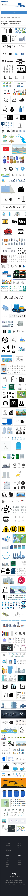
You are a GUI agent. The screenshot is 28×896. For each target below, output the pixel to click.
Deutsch (7, 864)
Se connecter (17, 6)
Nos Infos (19, 858)
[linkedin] (19, 876)
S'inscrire (22, 6)
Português (8, 862)
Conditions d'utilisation (7, 884)
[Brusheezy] (4, 1)
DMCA (18, 849)
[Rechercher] (19, 4)
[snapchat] (17, 876)
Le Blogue (19, 862)
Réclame (19, 845)
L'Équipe (19, 860)
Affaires (19, 843)
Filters (14, 12)
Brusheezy (8, 843)
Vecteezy (8, 845)
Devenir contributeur (8, 849)
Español (7, 860)
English (7, 858)
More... (7, 866)
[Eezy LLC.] (14, 874)
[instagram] (15, 876)
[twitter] (10, 876)
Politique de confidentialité (19, 884)
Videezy (7, 847)
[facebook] (8, 876)
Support (19, 847)
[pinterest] (12, 876)
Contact (19, 864)
